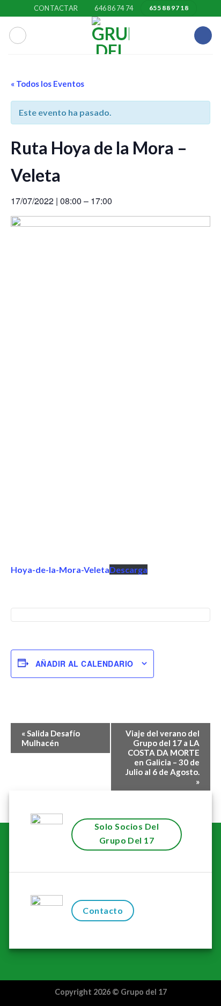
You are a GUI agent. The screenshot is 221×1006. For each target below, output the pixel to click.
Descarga (128, 569)
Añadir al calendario (84, 663)
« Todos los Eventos (47, 83)
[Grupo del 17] (110, 35)
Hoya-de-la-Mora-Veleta (60, 569)
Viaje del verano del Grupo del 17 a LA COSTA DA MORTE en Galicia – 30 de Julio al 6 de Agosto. (163, 757)
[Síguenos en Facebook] (203, 35)
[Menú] (17, 35)
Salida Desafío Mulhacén (50, 738)
